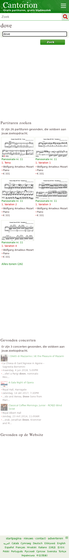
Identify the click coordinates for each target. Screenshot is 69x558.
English (61, 543)
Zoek (50, 42)
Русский (29, 551)
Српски (40, 551)
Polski (6, 551)
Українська (27, 555)
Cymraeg (26, 543)
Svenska (52, 551)
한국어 (61, 547)
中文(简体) (42, 555)
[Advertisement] (34, 84)
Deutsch (38, 543)
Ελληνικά (49, 543)
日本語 (52, 547)
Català (15, 543)
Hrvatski (31, 547)
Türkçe (62, 551)
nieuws (28, 538)
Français (20, 547)
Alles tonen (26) (12, 264)
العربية (6, 543)
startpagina (13, 538)
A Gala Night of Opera (21, 382)
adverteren (55, 538)
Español (9, 547)
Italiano (42, 547)
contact (40, 538)
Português (17, 551)
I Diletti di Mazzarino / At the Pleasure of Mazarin (36, 356)
